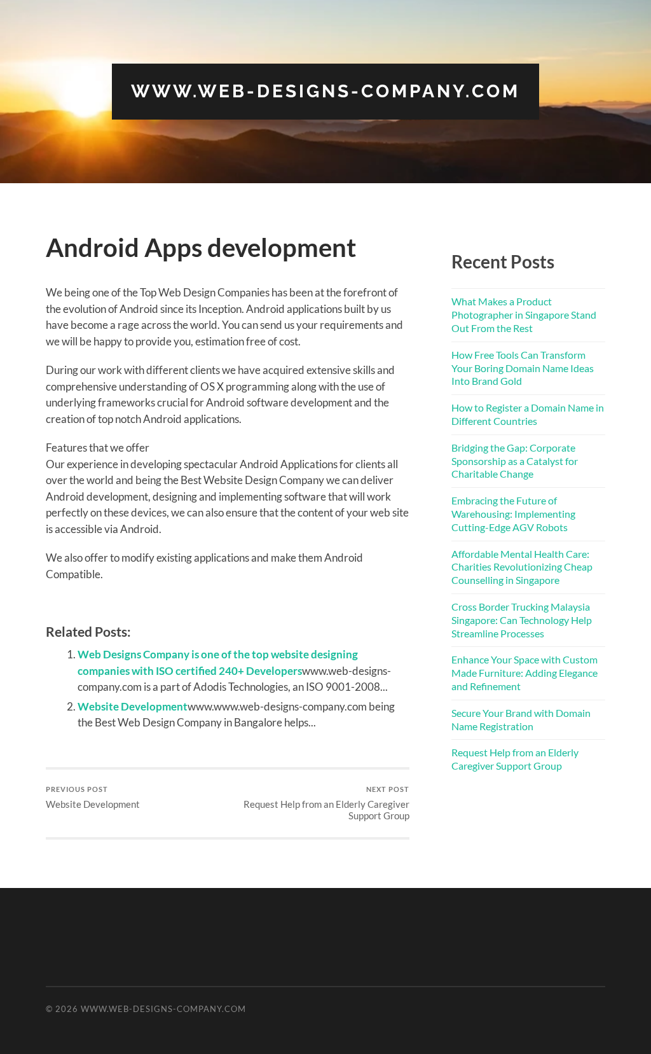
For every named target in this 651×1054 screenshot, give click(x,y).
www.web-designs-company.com (325, 91)
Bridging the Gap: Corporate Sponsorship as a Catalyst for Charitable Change (514, 460)
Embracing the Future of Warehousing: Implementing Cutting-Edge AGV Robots (513, 513)
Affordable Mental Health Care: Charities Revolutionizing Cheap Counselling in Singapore (522, 567)
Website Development (133, 706)
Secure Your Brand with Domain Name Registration (521, 719)
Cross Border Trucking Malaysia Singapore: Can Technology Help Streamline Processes (521, 619)
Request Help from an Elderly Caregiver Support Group (326, 803)
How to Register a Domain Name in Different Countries (527, 414)
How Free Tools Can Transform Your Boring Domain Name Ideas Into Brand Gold (522, 368)
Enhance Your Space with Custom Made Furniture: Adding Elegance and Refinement (524, 672)
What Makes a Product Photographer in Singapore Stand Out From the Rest (523, 314)
